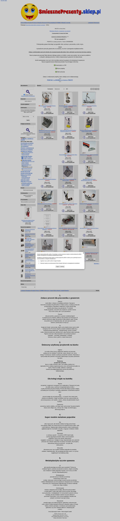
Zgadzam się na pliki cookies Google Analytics (50, 260)
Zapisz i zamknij (60, 266)
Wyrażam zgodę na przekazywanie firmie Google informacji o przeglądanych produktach (60, 263)
